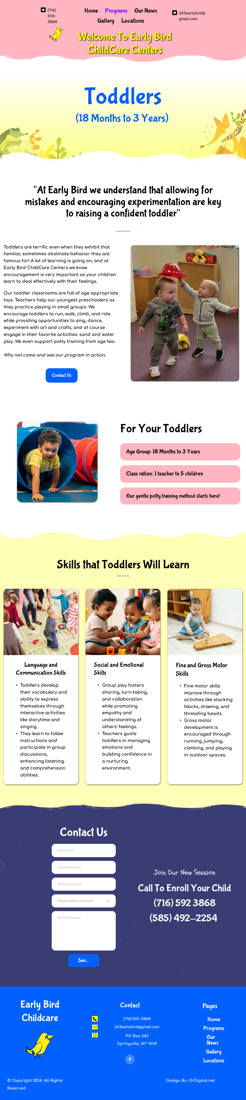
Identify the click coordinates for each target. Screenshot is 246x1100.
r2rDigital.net (201, 1080)
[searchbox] (84, 901)
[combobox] (84, 901)
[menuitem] (91, 11)
